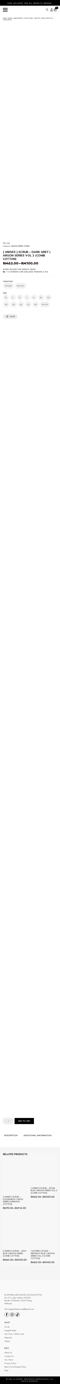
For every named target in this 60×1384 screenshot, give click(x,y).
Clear (12, 316)
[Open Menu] (5, 9)
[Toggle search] (47, 10)
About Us (8, 1352)
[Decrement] (5, 1121)
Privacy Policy (10, 1363)
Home (5, 18)
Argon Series (18, 18)
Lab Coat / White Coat (14, 1334)
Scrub (6, 1327)
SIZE (5, 293)
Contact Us (9, 1356)
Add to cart (24, 1121)
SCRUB (10, 18)
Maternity (8, 1337)
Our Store (8, 1359)
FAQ (6, 1370)
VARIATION (8, 281)
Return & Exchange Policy (15, 1367)
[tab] (11, 1135)
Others (7, 1341)
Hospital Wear (10, 1330)
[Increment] (11, 1121)
